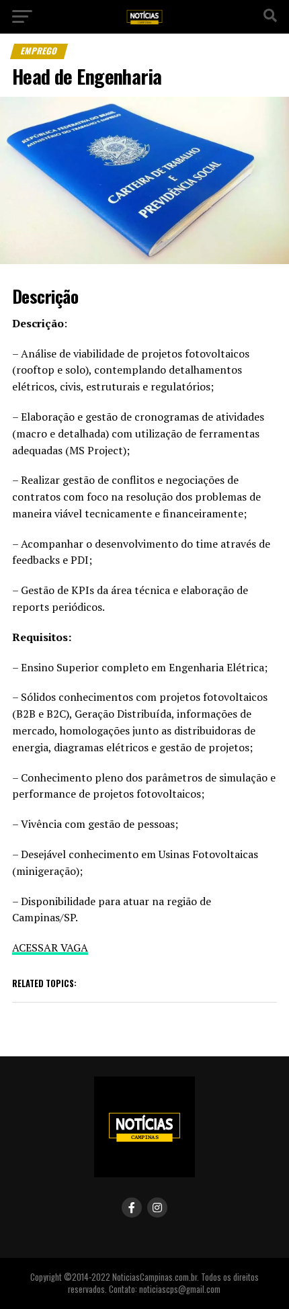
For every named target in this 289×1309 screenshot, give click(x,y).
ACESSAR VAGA (50, 947)
